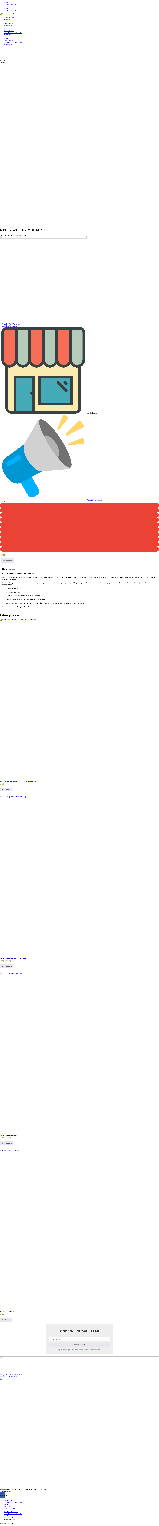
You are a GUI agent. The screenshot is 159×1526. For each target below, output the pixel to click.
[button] (79, 48)
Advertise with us (10, 5)
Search (2, 61)
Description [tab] (7, 561)
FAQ (6, 1504)
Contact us (8, 19)
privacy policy (83, 1350)
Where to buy (9, 17)
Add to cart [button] (6, 789)
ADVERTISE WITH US (13, 33)
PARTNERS (8, 1506)
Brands (6, 3)
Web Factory (13, 1523)
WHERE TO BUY (11, 1500)
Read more (6, 1320)
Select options (7, 966)
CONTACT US (9, 1508)
